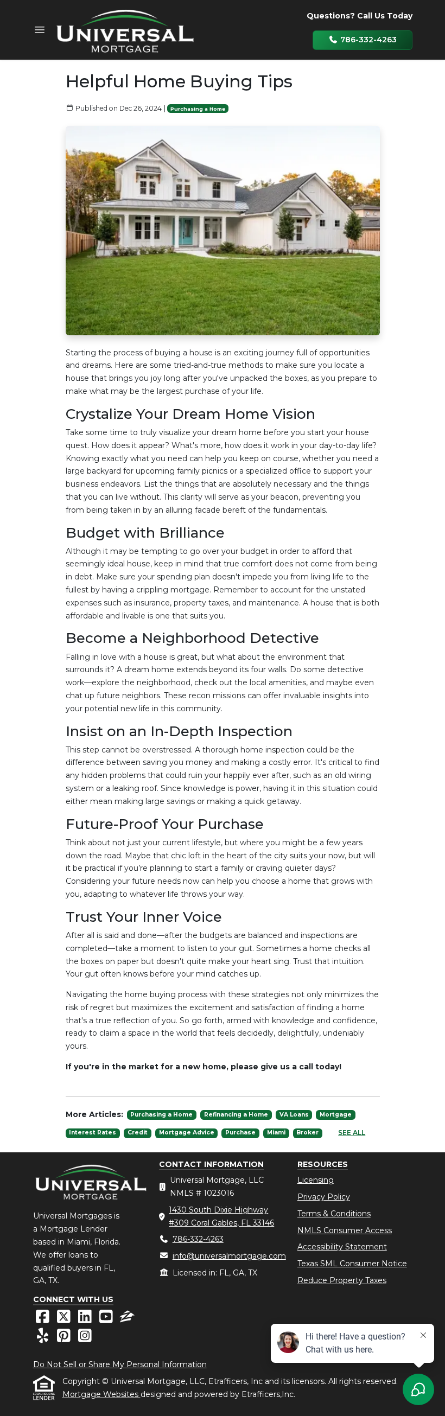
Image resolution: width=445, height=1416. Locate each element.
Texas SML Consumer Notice (352, 1263)
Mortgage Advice (186, 1132)
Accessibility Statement (342, 1247)
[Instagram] (84, 1338)
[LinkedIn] (86, 1319)
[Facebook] (43, 1319)
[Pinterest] (64, 1338)
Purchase (240, 1132)
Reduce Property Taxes (341, 1280)
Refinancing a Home (236, 1114)
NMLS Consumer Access (344, 1230)
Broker (307, 1132)
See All (351, 1132)
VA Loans (294, 1114)
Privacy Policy (323, 1197)
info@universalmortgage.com (229, 1256)
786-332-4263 (367, 39)
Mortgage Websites (101, 1394)
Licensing (315, 1180)
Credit (138, 1132)
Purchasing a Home (197, 109)
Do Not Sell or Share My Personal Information (120, 1364)
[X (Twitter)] (64, 1319)
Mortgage (336, 1114)
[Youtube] (107, 1319)
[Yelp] (43, 1338)
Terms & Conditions (334, 1214)
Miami (276, 1132)
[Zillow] (127, 1319)
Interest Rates (92, 1132)
